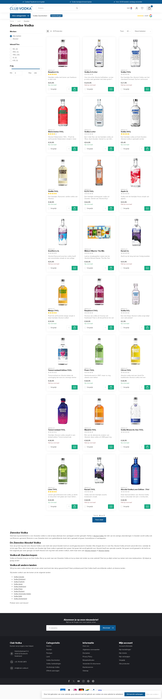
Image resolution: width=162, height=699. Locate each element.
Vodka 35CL (126, 132)
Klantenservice (88, 667)
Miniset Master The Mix (94, 251)
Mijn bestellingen (125, 650)
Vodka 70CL (126, 72)
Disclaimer (86, 653)
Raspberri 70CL (91, 311)
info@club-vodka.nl (21, 668)
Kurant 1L (125, 251)
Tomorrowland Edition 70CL (60, 370)
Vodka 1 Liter (90, 132)
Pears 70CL (89, 370)
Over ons (86, 646)
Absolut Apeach (90, 551)
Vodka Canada (19, 577)
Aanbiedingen (56, 16)
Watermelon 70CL (56, 132)
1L (15, 57)
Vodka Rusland (19, 591)
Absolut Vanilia (104, 551)
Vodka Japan (18, 584)
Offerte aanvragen (52, 671)
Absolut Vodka (98, 536)
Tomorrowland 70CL (56, 430)
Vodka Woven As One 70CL (132, 430)
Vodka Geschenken (40, 16)
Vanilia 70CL (53, 191)
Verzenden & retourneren (92, 664)
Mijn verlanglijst (124, 657)
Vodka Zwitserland (20, 599)
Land (18, 21)
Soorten (49, 650)
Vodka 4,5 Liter (91, 72)
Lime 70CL (52, 489)
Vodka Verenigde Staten (22, 594)
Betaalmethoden (88, 660)
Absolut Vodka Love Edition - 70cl (135, 489)
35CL (16, 52)
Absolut (15, 39)
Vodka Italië (18, 596)
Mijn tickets (123, 653)
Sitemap (85, 671)
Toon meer (99, 520)
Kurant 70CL (89, 489)
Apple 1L (124, 191)
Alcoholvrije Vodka (52, 667)
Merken (48, 646)
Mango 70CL (53, 311)
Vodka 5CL (125, 311)
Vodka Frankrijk (19, 582)
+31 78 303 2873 (21, 662)
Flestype (49, 653)
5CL (15, 49)
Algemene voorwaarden (91, 650)
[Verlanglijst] (142, 8)
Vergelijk (53, 89)
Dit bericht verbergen (135, 694)
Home (12, 21)
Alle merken (17, 36)
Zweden (26, 21)
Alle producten (124, 664)
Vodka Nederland (20, 586)
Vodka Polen (18, 589)
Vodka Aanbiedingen (53, 664)
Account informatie (125, 646)
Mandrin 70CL (90, 430)
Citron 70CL (126, 370)
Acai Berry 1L (53, 251)
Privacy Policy (87, 657)
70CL (16, 55)
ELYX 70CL (89, 191)
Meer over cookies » (152, 694)
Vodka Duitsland (19, 579)
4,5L (15, 60)
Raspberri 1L (53, 72)
